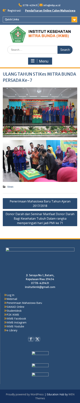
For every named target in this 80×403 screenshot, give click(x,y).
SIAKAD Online (15, 307)
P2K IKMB (13, 314)
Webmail (12, 299)
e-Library (12, 330)
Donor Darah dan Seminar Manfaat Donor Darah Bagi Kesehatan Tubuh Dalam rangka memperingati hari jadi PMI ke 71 (40, 218)
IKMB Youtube (15, 326)
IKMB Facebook (16, 318)
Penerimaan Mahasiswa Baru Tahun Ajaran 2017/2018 (40, 203)
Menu (43, 61)
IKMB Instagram (16, 322)
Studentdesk (14, 310)
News (10, 186)
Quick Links (12, 19)
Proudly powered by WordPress (25, 394)
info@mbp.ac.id (52, 5)
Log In (10, 295)
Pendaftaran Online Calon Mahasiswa (50, 10)
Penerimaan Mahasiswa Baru (24, 303)
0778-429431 (30, 5)
